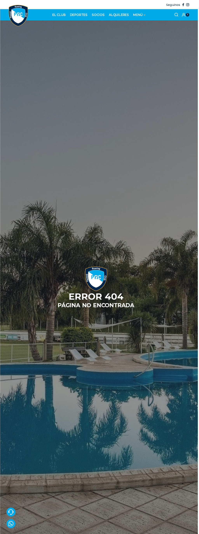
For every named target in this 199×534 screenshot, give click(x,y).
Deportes (78, 15)
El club (59, 15)
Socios (98, 15)
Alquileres (119, 15)
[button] (185, 15)
